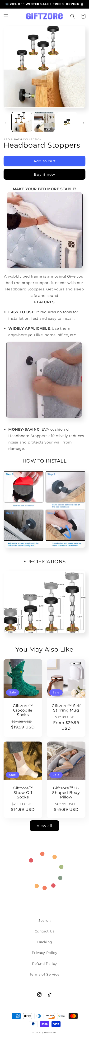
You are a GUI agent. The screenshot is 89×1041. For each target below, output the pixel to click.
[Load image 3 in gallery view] (67, 122)
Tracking (44, 942)
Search (44, 920)
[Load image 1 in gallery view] (22, 122)
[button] (6, 16)
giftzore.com (49, 1032)
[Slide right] (84, 123)
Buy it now (44, 174)
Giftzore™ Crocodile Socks (23, 710)
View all (44, 825)
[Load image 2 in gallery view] (44, 122)
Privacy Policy (44, 953)
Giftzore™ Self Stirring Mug (66, 707)
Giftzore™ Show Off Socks (23, 792)
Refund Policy (44, 963)
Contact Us (45, 931)
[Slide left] (5, 123)
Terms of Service (45, 974)
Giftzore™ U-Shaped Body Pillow (66, 792)
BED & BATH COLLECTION (23, 139)
